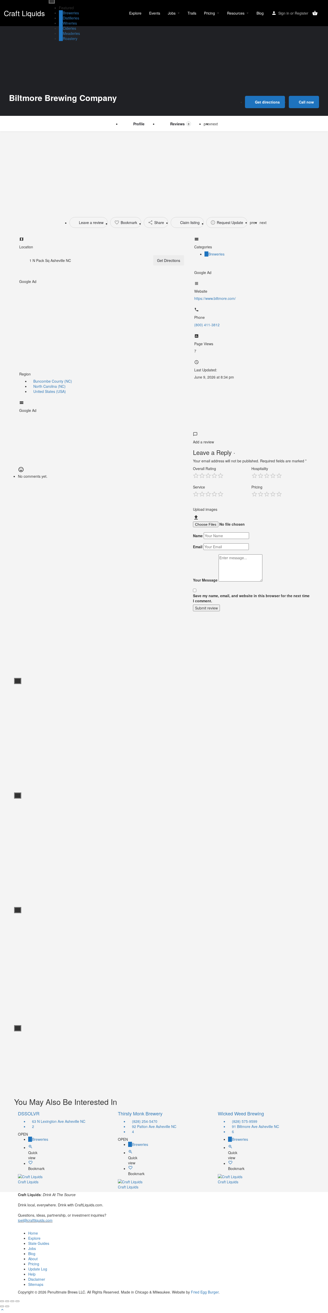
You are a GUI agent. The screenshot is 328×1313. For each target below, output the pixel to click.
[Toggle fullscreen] (12, 1301)
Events (154, 13)
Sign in (283, 13)
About (33, 1258)
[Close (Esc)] (2, 1301)
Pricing (209, 13)
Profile (139, 123)
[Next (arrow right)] (7, 1306)
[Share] (7, 1301)
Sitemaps (35, 1284)
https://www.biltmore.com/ (215, 298)
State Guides (38, 1243)
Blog (260, 13)
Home (33, 1233)
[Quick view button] (30, 1147)
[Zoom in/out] (17, 1301)
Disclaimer (36, 1279)
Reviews (179, 123)
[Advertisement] (164, 170)
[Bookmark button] (30, 1163)
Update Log (37, 1268)
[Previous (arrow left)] (2, 1306)
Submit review (206, 607)
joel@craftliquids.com (35, 1220)
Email (197, 546)
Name (198, 535)
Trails (192, 13)
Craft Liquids (24, 13)
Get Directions (168, 260)
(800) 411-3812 (207, 324)
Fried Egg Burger (205, 1292)
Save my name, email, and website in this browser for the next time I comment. (251, 598)
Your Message (205, 580)
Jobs (172, 13)
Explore (135, 13)
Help (32, 1274)
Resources (235, 13)
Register (301, 13)
